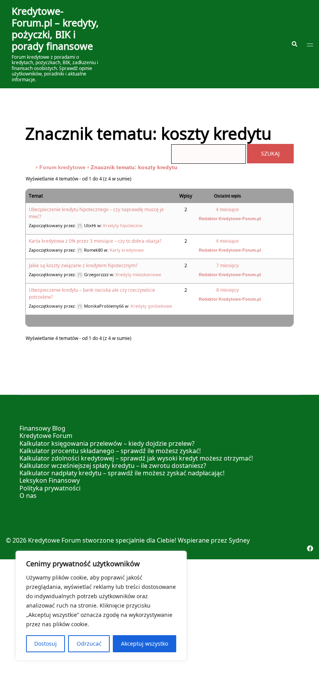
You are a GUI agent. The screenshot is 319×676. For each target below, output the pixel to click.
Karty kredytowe (127, 250)
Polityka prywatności (50, 488)
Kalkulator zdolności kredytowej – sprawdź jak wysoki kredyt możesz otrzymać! (136, 458)
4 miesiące (227, 209)
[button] (294, 44)
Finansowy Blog (42, 428)
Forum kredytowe (62, 167)
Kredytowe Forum (45, 435)
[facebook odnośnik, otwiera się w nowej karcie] (310, 547)
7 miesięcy (227, 265)
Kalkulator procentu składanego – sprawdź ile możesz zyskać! (110, 451)
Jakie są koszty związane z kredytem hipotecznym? (83, 265)
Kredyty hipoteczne (122, 225)
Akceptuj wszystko (144, 643)
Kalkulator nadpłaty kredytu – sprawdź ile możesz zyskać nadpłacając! (121, 473)
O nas (28, 495)
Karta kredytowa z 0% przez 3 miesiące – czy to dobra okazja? (95, 241)
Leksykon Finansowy (49, 480)
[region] (101, 605)
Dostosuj (45, 643)
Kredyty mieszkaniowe (138, 274)
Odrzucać (89, 643)
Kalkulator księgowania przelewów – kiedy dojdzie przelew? (107, 443)
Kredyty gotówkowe (151, 306)
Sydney (239, 540)
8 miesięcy (227, 290)
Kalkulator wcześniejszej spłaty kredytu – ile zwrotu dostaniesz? (112, 465)
